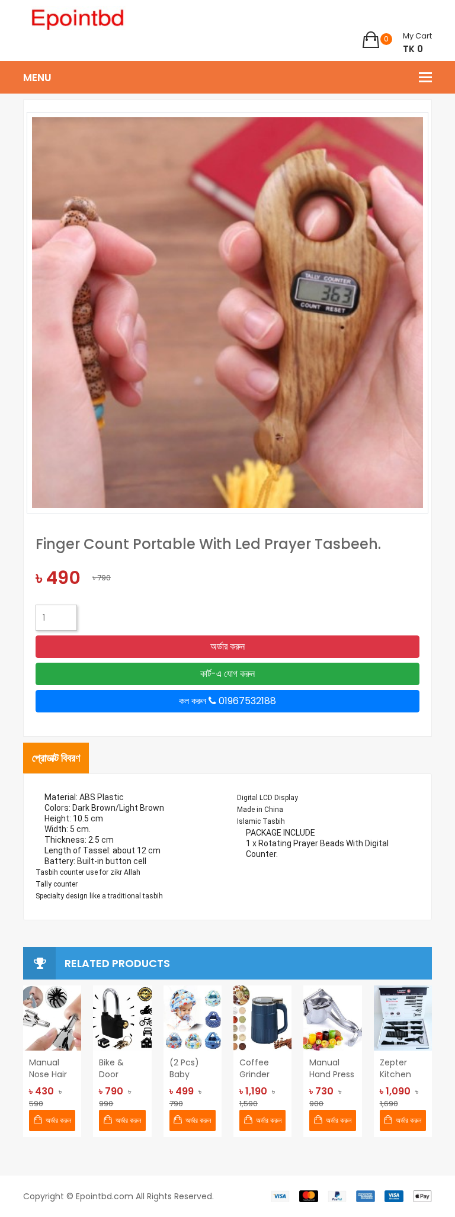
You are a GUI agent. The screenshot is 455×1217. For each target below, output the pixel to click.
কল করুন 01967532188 (227, 701)
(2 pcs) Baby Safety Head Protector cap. (189, 1068)
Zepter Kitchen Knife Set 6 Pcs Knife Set (402, 1068)
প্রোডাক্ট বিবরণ (56, 757)
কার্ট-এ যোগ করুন (227, 673)
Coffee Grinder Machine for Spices (260, 1068)
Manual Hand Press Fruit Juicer (331, 1068)
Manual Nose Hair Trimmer (48, 1068)
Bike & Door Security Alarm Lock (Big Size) (121, 1068)
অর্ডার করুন (227, 646)
